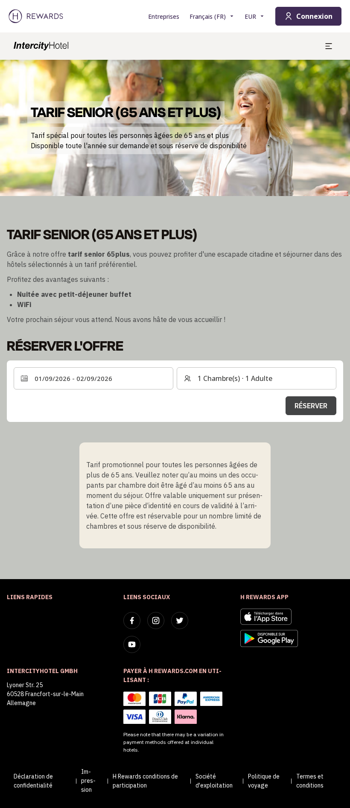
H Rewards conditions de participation (145, 781)
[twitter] (179, 620)
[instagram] (155, 620)
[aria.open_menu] (328, 46)
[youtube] (131, 644)
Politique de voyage (264, 781)
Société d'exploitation (214, 781)
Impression (88, 780)
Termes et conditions (310, 781)
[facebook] (131, 620)
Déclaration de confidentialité (33, 781)
